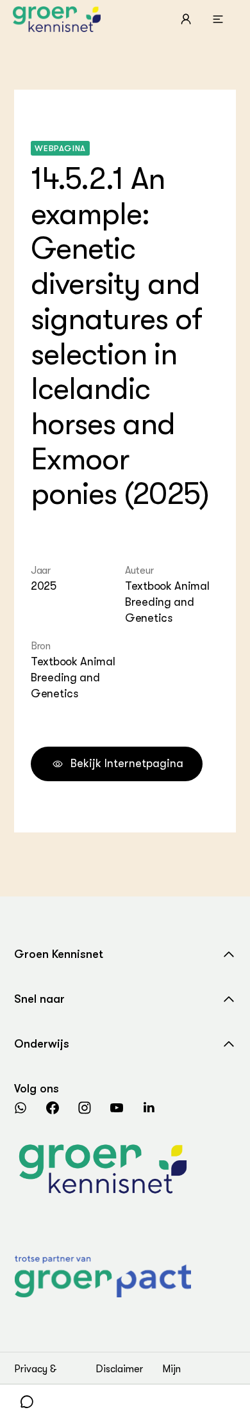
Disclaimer (119, 1369)
